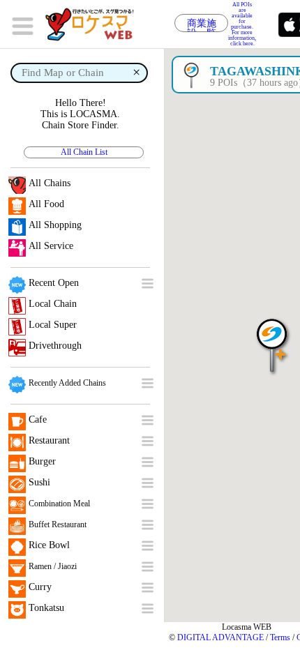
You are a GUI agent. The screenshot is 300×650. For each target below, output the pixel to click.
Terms (280, 637)
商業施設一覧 (201, 25)
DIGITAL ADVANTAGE (220, 637)
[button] (272, 338)
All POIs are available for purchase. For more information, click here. (242, 24)
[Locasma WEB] (94, 24)
